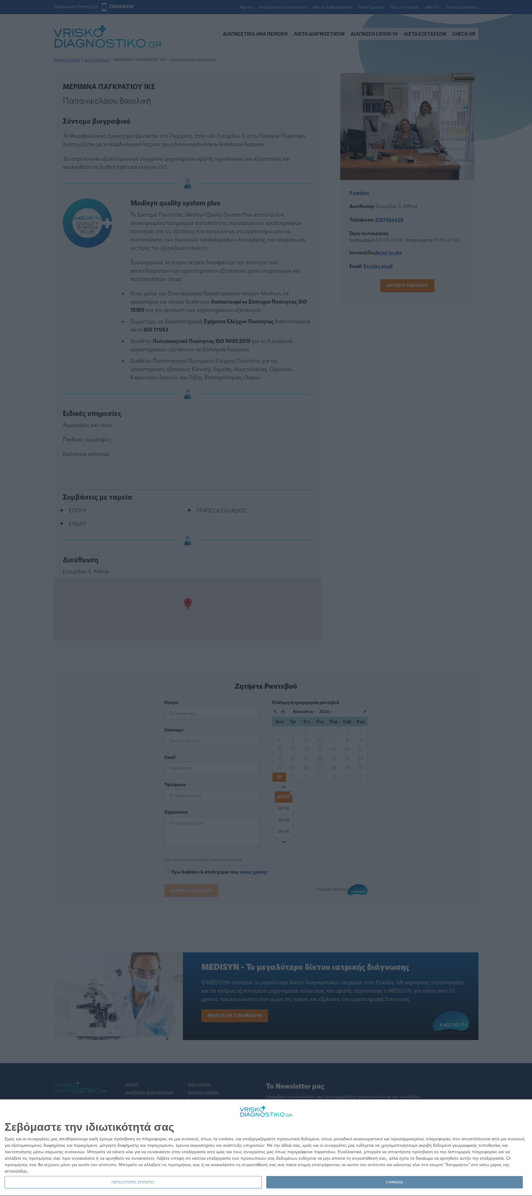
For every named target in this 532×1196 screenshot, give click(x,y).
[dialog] (266, 1148)
